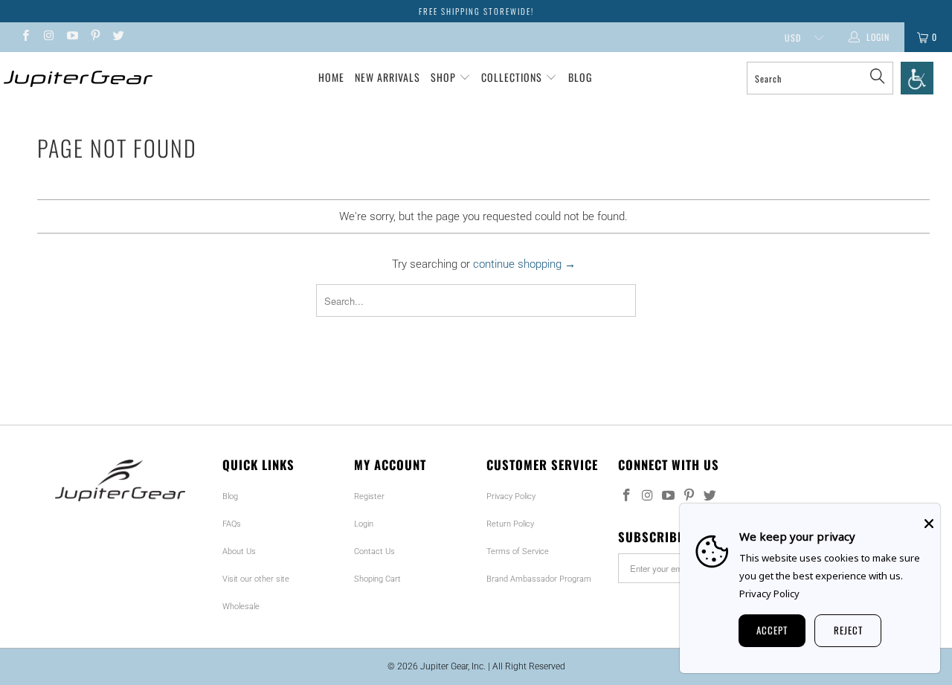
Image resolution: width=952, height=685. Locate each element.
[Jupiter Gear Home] (76, 79)
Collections (513, 77)
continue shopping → (524, 264)
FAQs (231, 524)
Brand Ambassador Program (538, 579)
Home (331, 77)
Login (363, 524)
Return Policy (510, 524)
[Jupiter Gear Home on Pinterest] (95, 37)
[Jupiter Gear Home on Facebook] (25, 37)
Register (369, 496)
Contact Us (374, 551)
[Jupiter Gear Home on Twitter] (118, 37)
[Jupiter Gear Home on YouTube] (71, 37)
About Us (239, 551)
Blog (580, 77)
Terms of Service (517, 551)
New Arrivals (387, 77)
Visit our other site (255, 579)
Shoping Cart (377, 579)
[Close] (929, 523)
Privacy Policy (511, 496)
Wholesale (241, 606)
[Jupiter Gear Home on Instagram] (48, 37)
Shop (443, 77)
